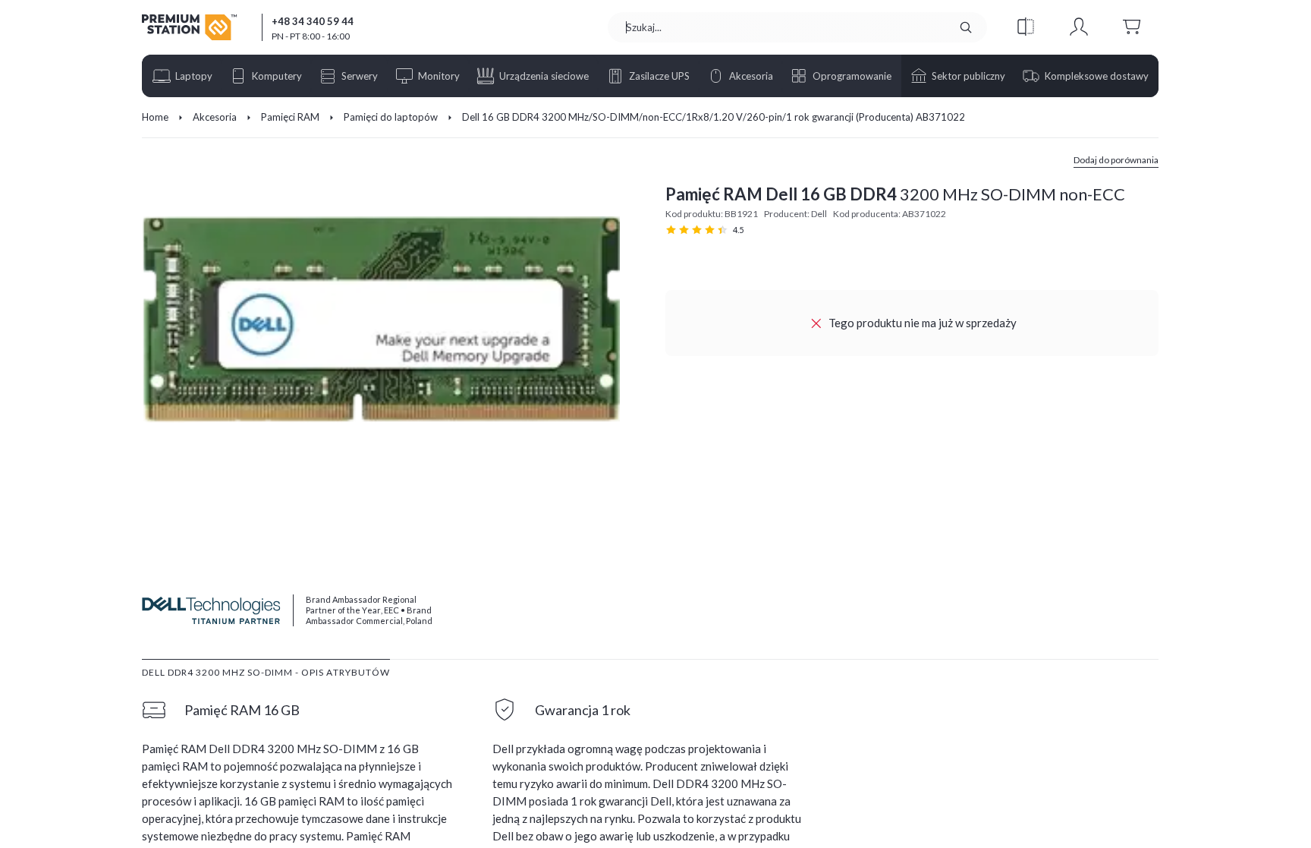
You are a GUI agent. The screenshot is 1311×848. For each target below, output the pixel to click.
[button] (1025, 27)
